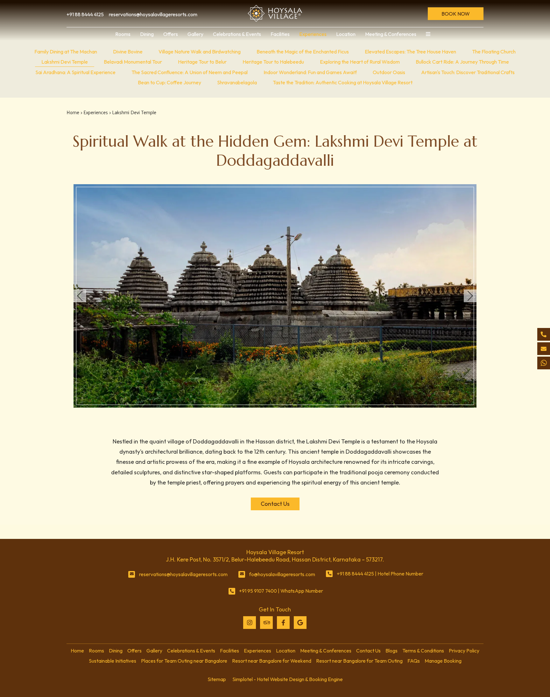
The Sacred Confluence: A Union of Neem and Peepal (189, 72)
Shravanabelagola (237, 82)
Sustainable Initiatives (112, 661)
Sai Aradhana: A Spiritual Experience (75, 72)
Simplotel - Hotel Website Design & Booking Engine (287, 679)
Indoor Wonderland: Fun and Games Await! (310, 72)
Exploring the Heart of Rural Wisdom (360, 62)
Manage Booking (443, 661)
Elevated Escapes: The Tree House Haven (410, 51)
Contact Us (368, 650)
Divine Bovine (128, 51)
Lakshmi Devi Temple (64, 62)
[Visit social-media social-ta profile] (266, 622)
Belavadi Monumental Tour (133, 62)
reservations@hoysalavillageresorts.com (183, 574)
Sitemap (217, 679)
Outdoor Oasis (389, 72)
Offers (170, 34)
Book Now (455, 13)
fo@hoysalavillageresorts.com (282, 574)
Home (73, 112)
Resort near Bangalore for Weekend (271, 661)
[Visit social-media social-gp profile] (300, 622)
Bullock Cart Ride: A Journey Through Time (462, 62)
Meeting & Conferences (390, 34)
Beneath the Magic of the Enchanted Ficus (303, 51)
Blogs (391, 650)
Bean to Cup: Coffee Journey (169, 82)
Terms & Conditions (423, 650)
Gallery (195, 34)
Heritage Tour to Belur (202, 62)
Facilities (280, 34)
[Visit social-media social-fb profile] (283, 622)
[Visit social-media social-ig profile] (249, 622)
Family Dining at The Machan (65, 51)
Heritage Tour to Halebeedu (273, 62)
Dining (147, 34)
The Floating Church (494, 51)
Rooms (122, 34)
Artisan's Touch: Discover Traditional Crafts (468, 72)
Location (346, 34)
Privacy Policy (464, 650)
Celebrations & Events (237, 34)
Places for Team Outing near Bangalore (184, 661)
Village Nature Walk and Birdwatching (200, 51)
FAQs (413, 661)
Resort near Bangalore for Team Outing (359, 661)
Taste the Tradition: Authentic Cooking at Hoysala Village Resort (342, 82)
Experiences (313, 34)
